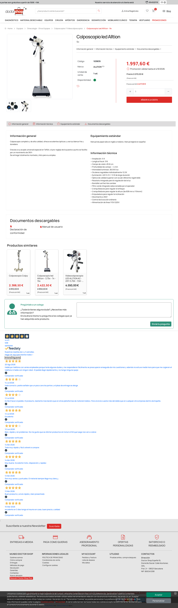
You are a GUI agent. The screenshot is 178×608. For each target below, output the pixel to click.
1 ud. (95, 73)
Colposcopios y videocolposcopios (68, 28)
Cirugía (59, 20)
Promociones (159, 20)
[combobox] (161, 2)
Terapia (133, 20)
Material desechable (31, 20)
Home (8, 28)
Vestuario (144, 20)
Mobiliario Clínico (117, 20)
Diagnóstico (11, 20)
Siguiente (16, 357)
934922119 (153, 2)
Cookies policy (47, 602)
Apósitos (70, 20)
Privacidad (60, 602)
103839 (97, 61)
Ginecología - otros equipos (38, 28)
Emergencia (83, 20)
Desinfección (99, 20)
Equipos (49, 20)
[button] (165, 2)
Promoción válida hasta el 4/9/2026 (147, 68)
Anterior (8, 357)
